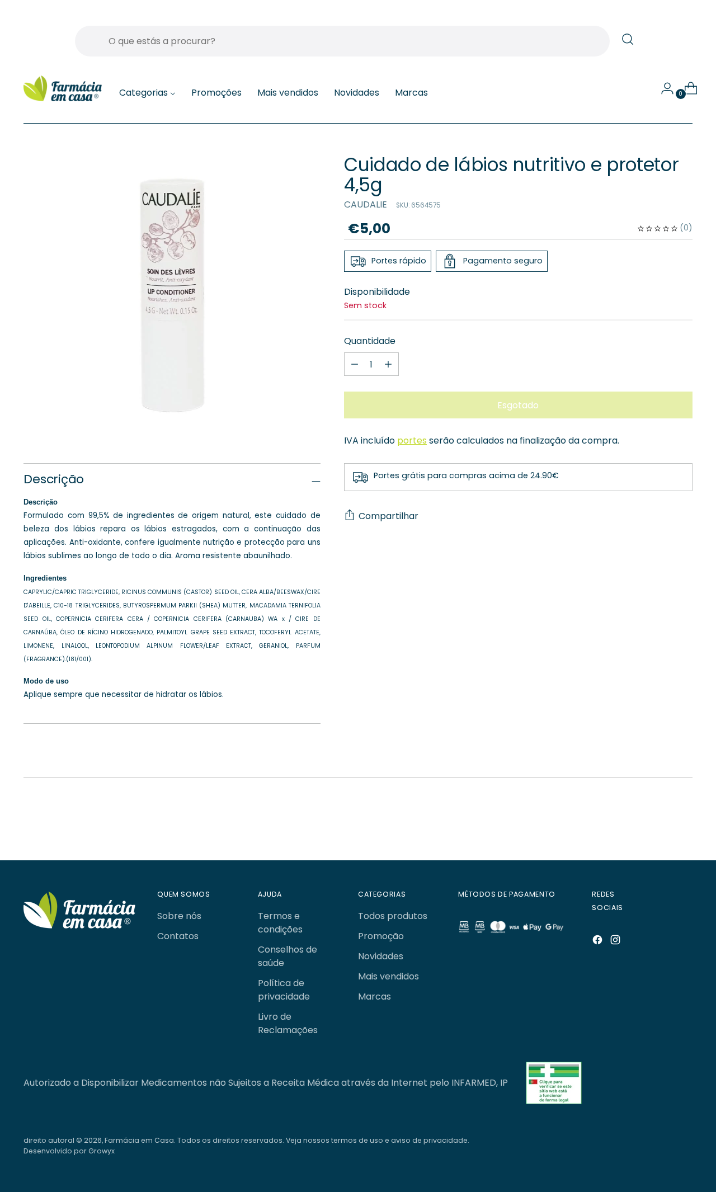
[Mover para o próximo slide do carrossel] (657, 822)
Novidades (380, 956)
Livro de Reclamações (288, 1023)
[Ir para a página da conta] (663, 88)
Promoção (381, 936)
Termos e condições (280, 923)
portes (412, 440)
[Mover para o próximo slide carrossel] (683, 821)
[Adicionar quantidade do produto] (355, 364)
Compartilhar (388, 516)
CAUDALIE (365, 204)
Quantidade (369, 340)
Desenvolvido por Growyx (69, 1151)
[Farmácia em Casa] (62, 89)
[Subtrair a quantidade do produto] (388, 364)
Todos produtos (392, 916)
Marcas (374, 996)
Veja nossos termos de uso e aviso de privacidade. (377, 1140)
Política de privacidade (284, 990)
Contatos (178, 936)
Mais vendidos (388, 976)
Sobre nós (179, 916)
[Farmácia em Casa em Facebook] (598, 941)
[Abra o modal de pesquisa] (627, 39)
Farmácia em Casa (139, 1140)
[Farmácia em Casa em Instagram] (616, 941)
